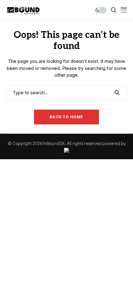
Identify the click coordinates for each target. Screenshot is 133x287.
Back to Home (66, 117)
